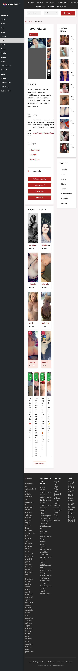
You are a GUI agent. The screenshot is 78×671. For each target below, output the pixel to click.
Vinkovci (57, 498)
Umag (56, 500)
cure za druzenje (71, 494)
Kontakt (57, 662)
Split (39, 171)
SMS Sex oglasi (71, 512)
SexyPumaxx (44, 578)
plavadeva (46, 284)
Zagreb (32, 248)
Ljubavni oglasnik (71, 486)
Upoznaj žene (61, 6)
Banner (44, 662)
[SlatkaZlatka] (64, 148)
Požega (56, 503)
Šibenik (56, 512)
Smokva (71, 500)
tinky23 (45, 323)
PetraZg (74, 73)
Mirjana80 (43, 495)
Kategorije (37, 662)
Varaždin (32, 365)
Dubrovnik (57, 510)
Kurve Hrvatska (71, 516)
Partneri (51, 662)
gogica (73, 49)
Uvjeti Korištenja (67, 662)
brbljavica (46, 245)
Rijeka (73, 147)
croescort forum (71, 503)
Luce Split (46, 362)
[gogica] (64, 52)
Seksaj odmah (40, 6)
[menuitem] (31, 3)
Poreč (56, 517)
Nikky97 (74, 61)
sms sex (71, 509)
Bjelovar (64, 203)
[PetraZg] (64, 76)
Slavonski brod (66, 194)
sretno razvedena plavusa (43, 531)
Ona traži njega (71, 490)
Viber (40, 197)
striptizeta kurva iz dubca (43, 510)
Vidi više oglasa (40, 463)
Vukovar (57, 520)
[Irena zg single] (64, 40)
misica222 (33, 284)
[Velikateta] (64, 100)
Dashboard (62, 2)
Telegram (39, 191)
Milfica (42, 568)
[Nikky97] (64, 64)
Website (34, 35)
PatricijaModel (45, 583)
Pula (55, 515)
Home (32, 2)
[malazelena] (64, 88)
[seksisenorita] (64, 124)
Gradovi (51, 2)
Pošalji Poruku (40, 179)
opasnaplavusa (45, 518)
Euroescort (72, 507)
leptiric (32, 323)
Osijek (74, 51)
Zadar (73, 63)
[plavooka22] (64, 112)
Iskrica (70, 498)
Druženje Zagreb (71, 482)
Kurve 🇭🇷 (51, 6)
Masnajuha (43, 573)
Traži (41, 2)
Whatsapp (39, 185)
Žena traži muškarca (71, 520)
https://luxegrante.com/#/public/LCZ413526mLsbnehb (52, 133)
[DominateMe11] (64, 136)
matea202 (43, 523)
